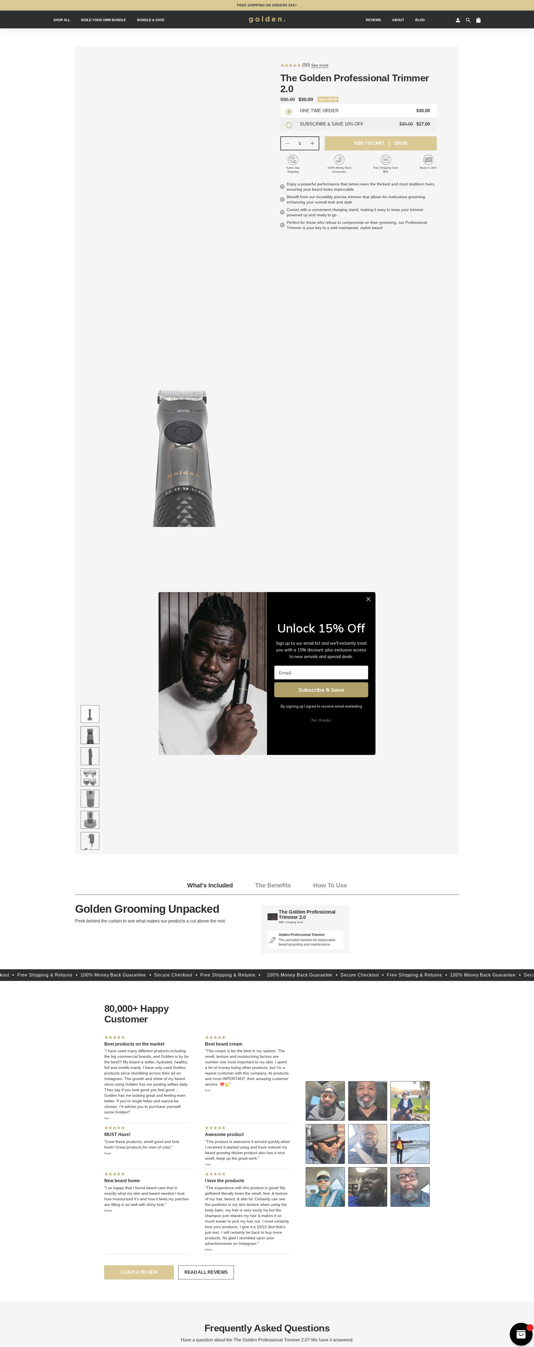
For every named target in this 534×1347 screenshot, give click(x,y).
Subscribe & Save (321, 689)
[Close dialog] (368, 599)
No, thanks (321, 720)
